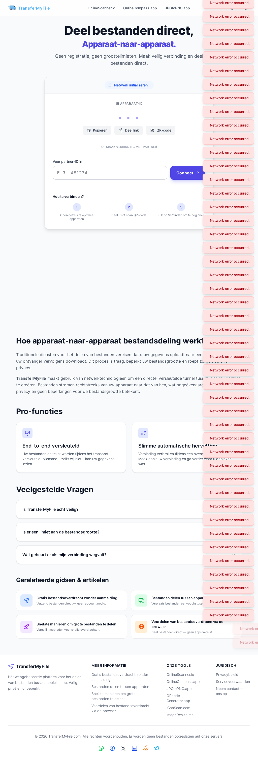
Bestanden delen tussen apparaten (120, 686)
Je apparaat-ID (129, 103)
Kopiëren (100, 130)
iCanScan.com (178, 708)
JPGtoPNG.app (177, 8)
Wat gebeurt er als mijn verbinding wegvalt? (64, 554)
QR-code (163, 130)
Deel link (132, 130)
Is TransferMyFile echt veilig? (50, 509)
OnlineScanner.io (101, 8)
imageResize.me (180, 715)
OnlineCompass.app (140, 8)
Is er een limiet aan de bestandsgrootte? (61, 531)
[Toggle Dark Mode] (245, 8)
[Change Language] (232, 8)
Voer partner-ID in (67, 161)
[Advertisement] (129, 272)
